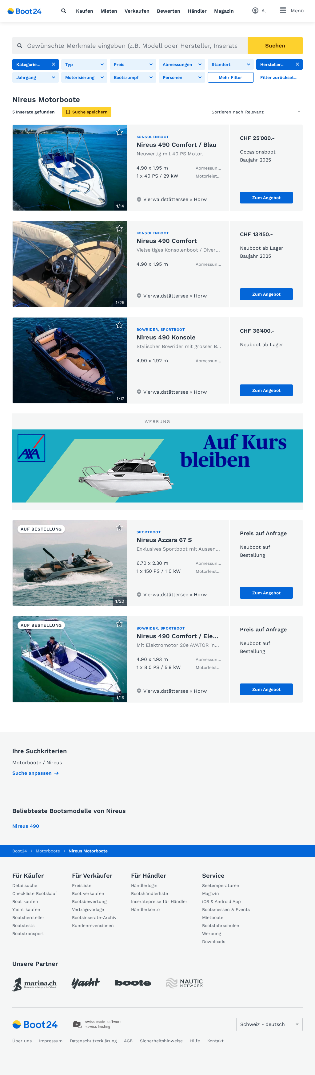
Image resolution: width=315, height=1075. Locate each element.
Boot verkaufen (88, 893)
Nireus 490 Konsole (166, 337)
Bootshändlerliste (149, 893)
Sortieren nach (227, 111)
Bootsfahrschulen (220, 925)
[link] (53, 64)
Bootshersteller (28, 917)
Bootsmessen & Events (226, 909)
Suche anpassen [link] (32, 773)
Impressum (50, 1040)
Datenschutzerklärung (93, 1040)
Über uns (22, 1040)
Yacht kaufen (26, 909)
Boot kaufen (25, 901)
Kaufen (84, 11)
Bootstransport (28, 933)
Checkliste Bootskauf (34, 893)
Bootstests (23, 925)
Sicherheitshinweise (161, 1040)
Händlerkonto (145, 909)
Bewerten (168, 11)
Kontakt (215, 1040)
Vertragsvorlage (88, 909)
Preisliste (81, 885)
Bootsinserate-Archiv (94, 917)
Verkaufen (137, 11)
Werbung (211, 933)
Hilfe (195, 1040)
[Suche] (65, 11)
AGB (128, 1040)
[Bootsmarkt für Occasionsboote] (24, 11)
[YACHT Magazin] (85, 983)
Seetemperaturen (220, 885)
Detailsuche (24, 885)
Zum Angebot (266, 197)
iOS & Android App (221, 901)
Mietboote (212, 917)
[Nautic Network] (184, 983)
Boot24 (19, 850)
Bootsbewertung (89, 901)
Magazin (224, 11)
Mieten (109, 11)
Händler (197, 11)
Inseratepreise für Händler (159, 901)
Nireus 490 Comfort (167, 240)
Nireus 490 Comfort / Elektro (181, 636)
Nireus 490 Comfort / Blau (176, 144)
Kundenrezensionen (93, 925)
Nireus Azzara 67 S (164, 540)
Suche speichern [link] (90, 111)
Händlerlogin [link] (144, 885)
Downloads (213, 941)
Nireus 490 (25, 826)
